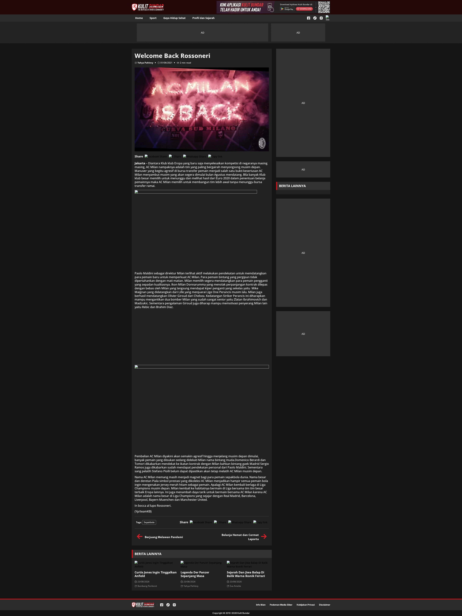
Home (139, 18)
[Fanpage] (308, 18)
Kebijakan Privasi (306, 605)
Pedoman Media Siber (281, 605)
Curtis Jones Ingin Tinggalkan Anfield (156, 574)
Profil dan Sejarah (203, 18)
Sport (153, 18)
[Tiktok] (315, 18)
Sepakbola (149, 522)
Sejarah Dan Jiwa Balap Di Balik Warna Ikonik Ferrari (246, 574)
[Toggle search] (327, 18)
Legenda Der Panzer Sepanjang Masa (195, 574)
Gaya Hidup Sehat (174, 18)
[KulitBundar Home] (148, 7)
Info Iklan (260, 605)
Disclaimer (324, 605)
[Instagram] (321, 18)
